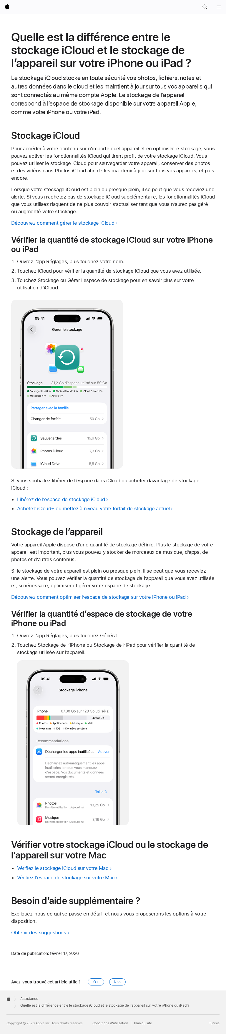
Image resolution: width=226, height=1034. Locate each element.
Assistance (29, 999)
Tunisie (214, 1023)
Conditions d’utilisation (110, 1023)
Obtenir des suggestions (38, 932)
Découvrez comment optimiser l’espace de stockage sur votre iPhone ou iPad (98, 597)
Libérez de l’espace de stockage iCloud (61, 499)
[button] (205, 7)
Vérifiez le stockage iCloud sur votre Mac (63, 868)
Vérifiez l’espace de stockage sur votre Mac (66, 877)
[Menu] (219, 7)
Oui (96, 982)
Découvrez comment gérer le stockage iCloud (62, 223)
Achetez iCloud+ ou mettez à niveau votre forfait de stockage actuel (93, 508)
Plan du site (143, 1023)
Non (117, 982)
